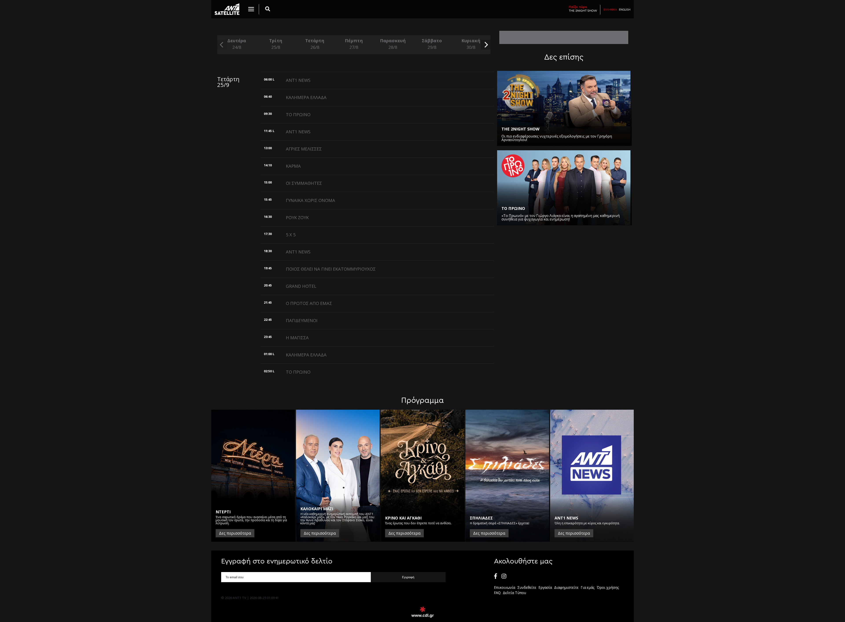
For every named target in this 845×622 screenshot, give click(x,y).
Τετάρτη (314, 44)
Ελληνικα (610, 9)
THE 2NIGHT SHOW (583, 8)
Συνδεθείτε (526, 587)
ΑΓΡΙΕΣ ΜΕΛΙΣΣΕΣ (304, 149)
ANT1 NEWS (298, 80)
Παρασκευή (393, 44)
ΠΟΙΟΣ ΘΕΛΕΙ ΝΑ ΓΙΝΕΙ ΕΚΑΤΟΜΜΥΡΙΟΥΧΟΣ (331, 269)
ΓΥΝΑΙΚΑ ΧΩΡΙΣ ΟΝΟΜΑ (310, 200)
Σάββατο (432, 44)
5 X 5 (291, 235)
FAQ (497, 592)
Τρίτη (275, 44)
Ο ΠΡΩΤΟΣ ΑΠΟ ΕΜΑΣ (309, 303)
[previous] (222, 45)
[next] (485, 45)
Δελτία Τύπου (514, 592)
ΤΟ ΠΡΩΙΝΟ (298, 114)
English (624, 9)
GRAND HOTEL (301, 286)
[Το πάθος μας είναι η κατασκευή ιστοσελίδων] (422, 612)
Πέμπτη (354, 44)
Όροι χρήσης (608, 587)
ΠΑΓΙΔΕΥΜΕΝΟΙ (302, 320)
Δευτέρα (236, 44)
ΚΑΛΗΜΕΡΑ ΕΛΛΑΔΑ (306, 97)
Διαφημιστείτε (566, 587)
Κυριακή (470, 44)
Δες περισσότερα (235, 533)
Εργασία (545, 587)
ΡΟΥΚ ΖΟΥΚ (297, 217)
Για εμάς (588, 587)
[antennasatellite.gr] (227, 9)
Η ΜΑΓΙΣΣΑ (297, 338)
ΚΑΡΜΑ (293, 166)
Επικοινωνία (504, 587)
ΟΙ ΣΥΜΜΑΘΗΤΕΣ (304, 183)
